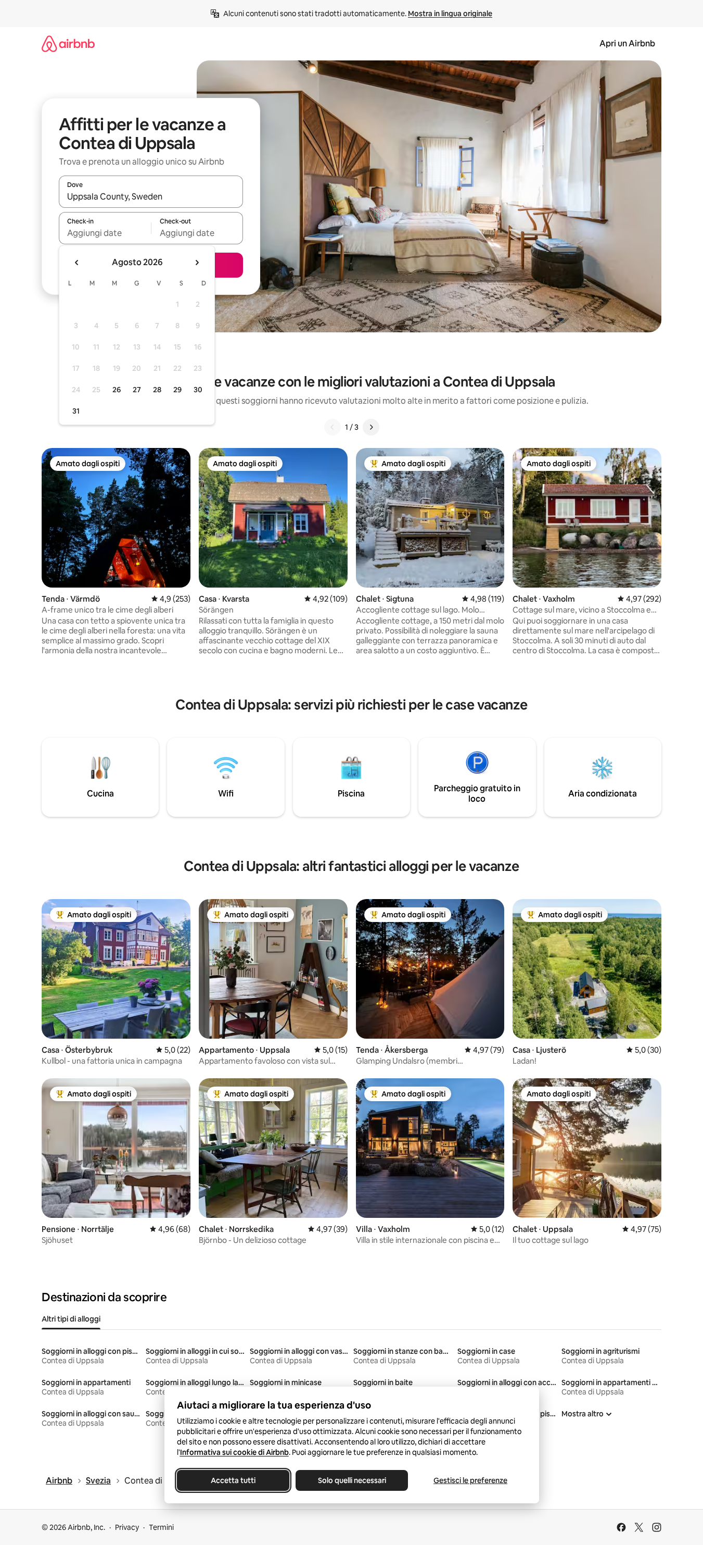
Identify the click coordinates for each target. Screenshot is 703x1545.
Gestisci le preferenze (470, 1480)
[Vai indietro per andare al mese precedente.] (77, 262)
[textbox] (105, 233)
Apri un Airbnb (627, 43)
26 (116, 389)
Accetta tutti (233, 1480)
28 (157, 389)
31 (76, 411)
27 (137, 389)
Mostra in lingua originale (450, 13)
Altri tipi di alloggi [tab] (71, 1319)
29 (177, 389)
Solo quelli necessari (351, 1480)
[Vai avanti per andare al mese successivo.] (197, 262)
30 (198, 389)
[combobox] (151, 196)
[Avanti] (371, 427)
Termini (161, 1527)
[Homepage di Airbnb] (68, 43)
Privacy (127, 1527)
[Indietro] (332, 427)
